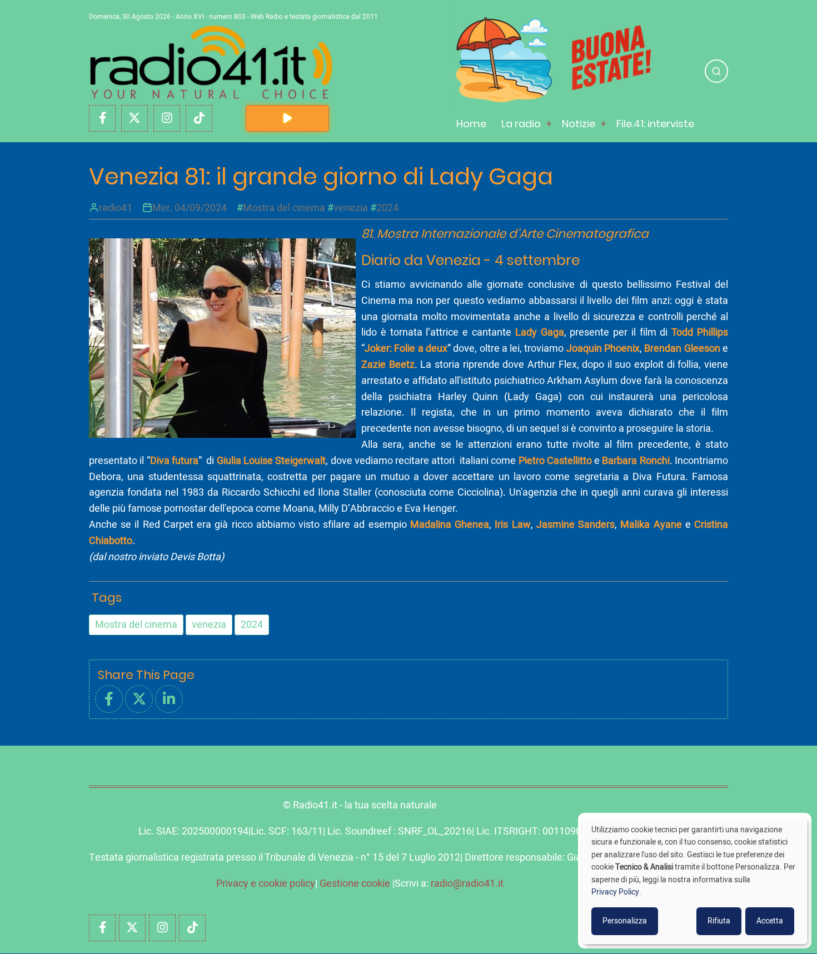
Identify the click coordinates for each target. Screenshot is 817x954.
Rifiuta (719, 921)
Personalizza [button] (624, 921)
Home (471, 124)
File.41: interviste (655, 124)
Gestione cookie (355, 883)
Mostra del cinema (284, 208)
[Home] (211, 62)
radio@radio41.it (467, 883)
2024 (387, 208)
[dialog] (695, 880)
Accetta (769, 921)
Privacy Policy (615, 892)
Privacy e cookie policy (265, 883)
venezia (350, 208)
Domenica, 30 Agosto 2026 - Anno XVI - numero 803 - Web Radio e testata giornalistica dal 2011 (233, 17)
